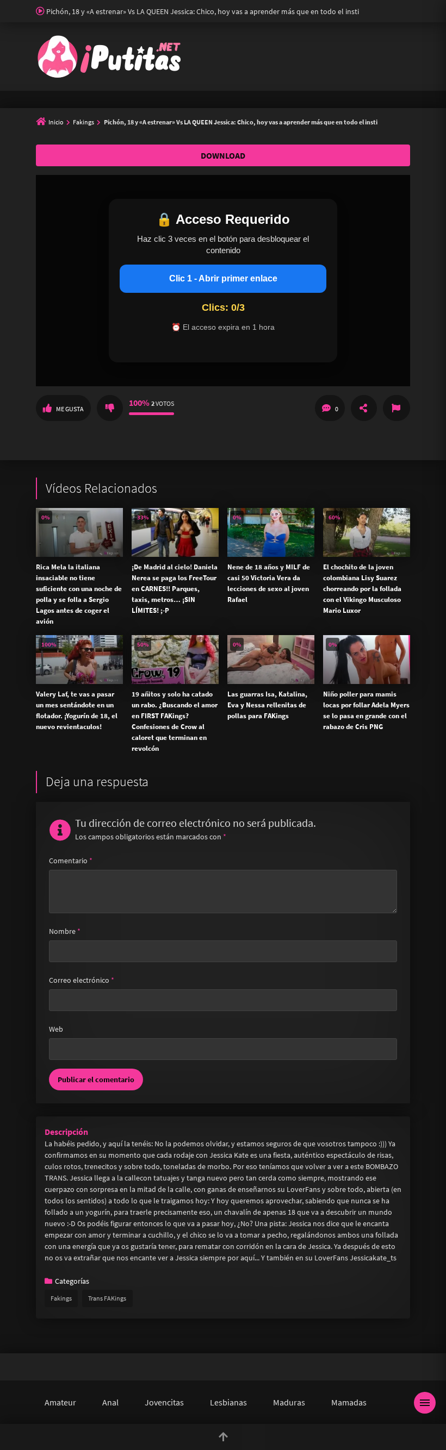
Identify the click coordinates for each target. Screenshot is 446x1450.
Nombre (64, 931)
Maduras (289, 1402)
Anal (110, 1402)
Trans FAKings (107, 1298)
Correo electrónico (81, 980)
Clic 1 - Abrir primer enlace (223, 278)
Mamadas (349, 1402)
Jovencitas (164, 1402)
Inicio (56, 122)
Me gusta (70, 409)
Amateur (60, 1402)
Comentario (70, 860)
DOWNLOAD (223, 155)
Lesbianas (228, 1402)
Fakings (83, 122)
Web (56, 1029)
